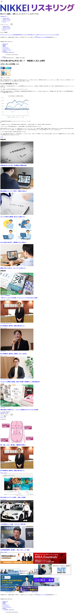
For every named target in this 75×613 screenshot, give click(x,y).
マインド (3, 34)
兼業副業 (18, 34)
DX (1, 34)
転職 (16, 34)
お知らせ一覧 (5, 43)
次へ (3, 136)
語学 (21, 34)
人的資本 (57, 34)
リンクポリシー (6, 47)
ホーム (4, 56)
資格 (14, 34)
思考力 (29, 34)
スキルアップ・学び (7, 19)
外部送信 (4, 51)
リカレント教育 (36, 34)
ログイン (5, 16)
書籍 (32, 34)
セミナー (4, 21)
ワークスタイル (52, 34)
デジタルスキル (25, 34)
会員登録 (2, 16)
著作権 (4, 46)
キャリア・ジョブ (6, 20)
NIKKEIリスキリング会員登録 (43, 37)
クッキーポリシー (6, 48)
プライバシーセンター (7, 49)
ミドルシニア (41, 34)
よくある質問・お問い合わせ (8, 52)
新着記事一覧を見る (4, 413)
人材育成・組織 (6, 18)
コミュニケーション (9, 34)
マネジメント (46, 34)
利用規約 (4, 45)
